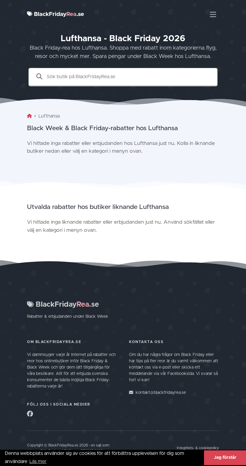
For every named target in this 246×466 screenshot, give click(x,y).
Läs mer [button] (37, 461)
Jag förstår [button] (225, 457)
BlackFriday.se (58, 14)
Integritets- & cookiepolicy (198, 448)
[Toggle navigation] (213, 14)
